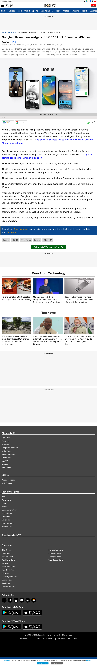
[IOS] (85, 1)
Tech (58, 11)
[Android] (87, 1)
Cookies (7, 660)
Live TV (5, 461)
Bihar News (6, 550)
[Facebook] (4, 600)
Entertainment (46, 11)
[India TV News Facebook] (90, 1)
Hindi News (6, 458)
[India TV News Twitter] (93, 1)
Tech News (26, 240)
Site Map (23, 638)
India (20, 11)
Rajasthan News (54, 553)
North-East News (8, 567)
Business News (7, 523)
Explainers (6, 520)
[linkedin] (27, 600)
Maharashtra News (55, 550)
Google (6, 240)
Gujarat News (7, 580)
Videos (12, 11)
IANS (14, 42)
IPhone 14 (48, 240)
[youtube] (22, 600)
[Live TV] (93, 5)
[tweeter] (10, 600)
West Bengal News (55, 560)
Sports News (7, 513)
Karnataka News (8, 586)
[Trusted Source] (21, 122)
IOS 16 (15, 240)
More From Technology (48, 273)
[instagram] (16, 600)
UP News (5, 573)
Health (84, 11)
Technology (12, 32)
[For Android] (11, 627)
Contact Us (6, 438)
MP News (5, 563)
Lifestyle (75, 11)
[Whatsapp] (88, 122)
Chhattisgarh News (9, 576)
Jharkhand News (8, 560)
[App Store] (32, 612)
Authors (5, 464)
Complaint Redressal (10, 448)
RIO (69, 638)
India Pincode (7, 483)
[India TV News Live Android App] (11, 612)
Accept (42, 663)
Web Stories (6, 468)
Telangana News (54, 557)
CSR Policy (61, 638)
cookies (89, 660)
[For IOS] (32, 627)
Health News (7, 526)
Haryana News (7, 557)
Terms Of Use (35, 638)
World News (6, 500)
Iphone (37, 240)
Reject (57, 663)
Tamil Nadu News (8, 570)
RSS (75, 638)
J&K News (6, 583)
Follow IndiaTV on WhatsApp (46, 247)
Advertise (5, 444)
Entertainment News (9, 510)
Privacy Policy (48, 638)
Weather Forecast (8, 480)
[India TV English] (50, 5)
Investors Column (8, 454)
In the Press (6, 451)
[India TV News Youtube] (95, 1)
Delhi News (6, 553)
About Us (5, 441)
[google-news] (33, 600)
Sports (35, 11)
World (27, 11)
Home (4, 11)
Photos (66, 11)
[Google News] (8, 122)
